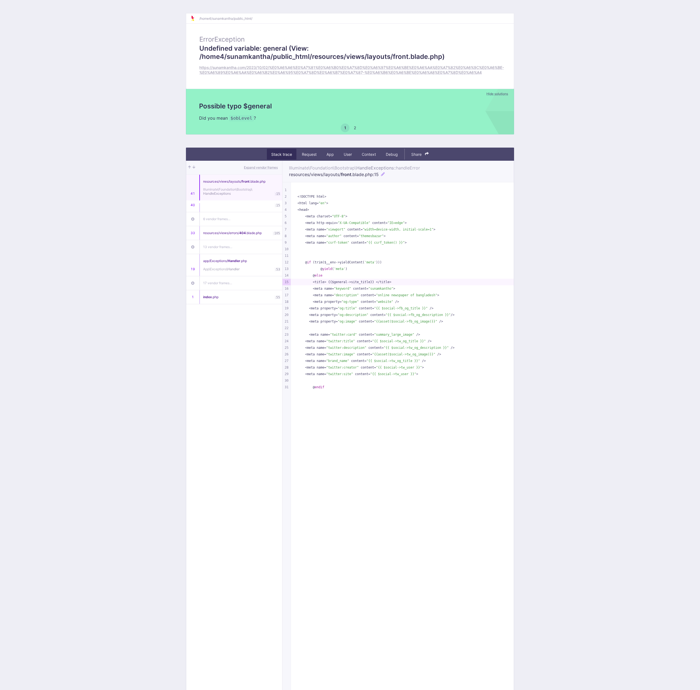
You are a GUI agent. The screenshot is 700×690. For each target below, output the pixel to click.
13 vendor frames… (217, 247)
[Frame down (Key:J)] (194, 167)
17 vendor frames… (217, 283)
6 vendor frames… (217, 219)
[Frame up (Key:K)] (189, 167)
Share (417, 154)
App (330, 154)
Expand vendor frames (261, 167)
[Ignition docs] (195, 18)
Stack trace (281, 154)
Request (309, 154)
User (348, 154)
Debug (392, 154)
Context (369, 154)
